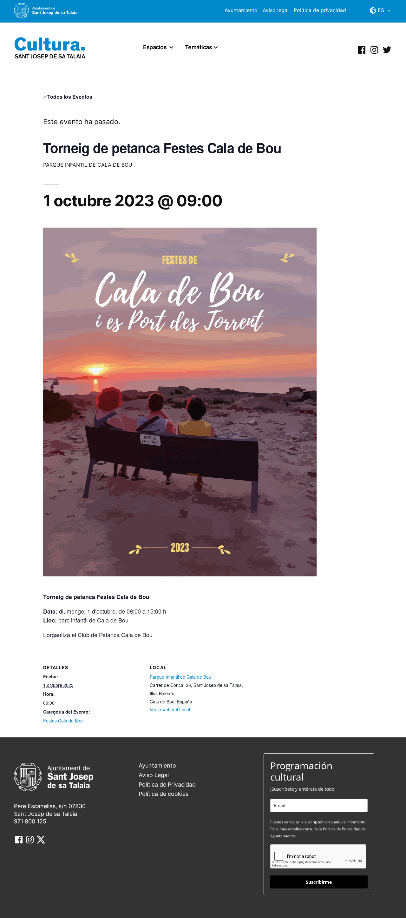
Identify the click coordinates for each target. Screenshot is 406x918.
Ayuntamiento (241, 10)
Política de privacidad (320, 10)
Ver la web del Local (170, 709)
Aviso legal (276, 10)
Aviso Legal (154, 775)
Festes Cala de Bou (63, 720)
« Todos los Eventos (67, 96)
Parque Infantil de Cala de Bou (180, 677)
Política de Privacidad (167, 784)
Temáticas (198, 47)
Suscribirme (319, 882)
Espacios (155, 47)
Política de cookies (163, 793)
